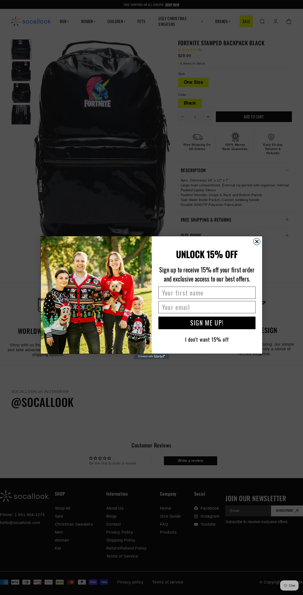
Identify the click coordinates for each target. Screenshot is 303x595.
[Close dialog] (257, 241)
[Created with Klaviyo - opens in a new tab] (151, 356)
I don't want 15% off (207, 339)
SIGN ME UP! (207, 322)
